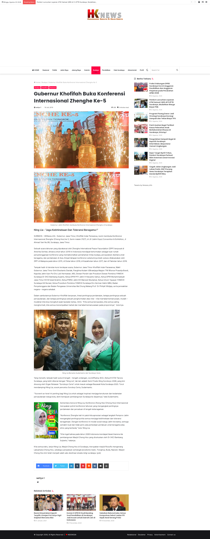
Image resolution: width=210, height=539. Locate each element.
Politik (54, 70)
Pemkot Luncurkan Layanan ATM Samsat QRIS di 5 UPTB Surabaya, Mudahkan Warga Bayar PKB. (73, 2)
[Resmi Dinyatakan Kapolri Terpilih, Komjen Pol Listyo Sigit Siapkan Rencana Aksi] (48, 502)
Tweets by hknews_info (143, 185)
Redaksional (131, 535)
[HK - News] (105, 14)
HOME (36, 70)
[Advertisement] (105, 42)
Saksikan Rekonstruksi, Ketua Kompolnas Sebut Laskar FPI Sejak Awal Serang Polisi (113, 515)
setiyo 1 (38, 107)
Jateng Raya (76, 70)
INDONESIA (72, 535)
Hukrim (87, 70)
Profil (142, 70)
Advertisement (160, 535)
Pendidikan (106, 70)
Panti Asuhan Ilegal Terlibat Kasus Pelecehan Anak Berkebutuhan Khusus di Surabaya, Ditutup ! (161, 129)
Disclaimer (142, 535)
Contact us (171, 535)
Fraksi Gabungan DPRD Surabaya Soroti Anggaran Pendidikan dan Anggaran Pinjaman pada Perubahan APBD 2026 (161, 88)
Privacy (150, 535)
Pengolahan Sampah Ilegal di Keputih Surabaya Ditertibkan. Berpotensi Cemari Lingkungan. (162, 142)
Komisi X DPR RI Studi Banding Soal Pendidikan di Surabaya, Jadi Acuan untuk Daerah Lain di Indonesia (81, 516)
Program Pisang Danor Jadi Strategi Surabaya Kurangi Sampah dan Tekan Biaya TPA (162, 116)
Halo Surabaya (119, 70)
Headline (45, 87)
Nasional (46, 70)
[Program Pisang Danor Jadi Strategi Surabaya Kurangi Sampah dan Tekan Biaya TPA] (141, 117)
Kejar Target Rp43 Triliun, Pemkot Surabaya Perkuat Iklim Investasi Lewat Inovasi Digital (162, 156)
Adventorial (132, 70)
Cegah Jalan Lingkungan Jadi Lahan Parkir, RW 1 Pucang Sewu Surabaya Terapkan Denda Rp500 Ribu (162, 170)
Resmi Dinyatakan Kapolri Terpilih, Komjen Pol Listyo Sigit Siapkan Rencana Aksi (47, 515)
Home (37, 82)
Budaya (96, 70)
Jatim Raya (64, 70)
